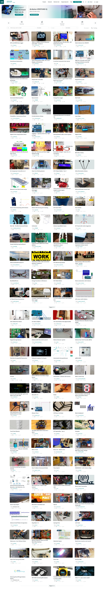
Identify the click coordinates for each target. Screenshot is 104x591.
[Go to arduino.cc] (2, 2)
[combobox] (43, 28)
